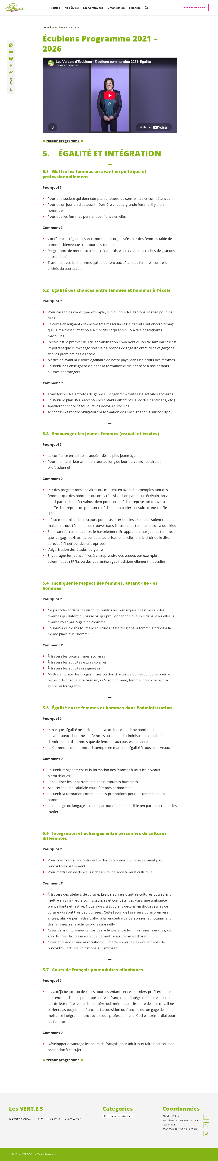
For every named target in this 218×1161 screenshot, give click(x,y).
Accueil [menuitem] (55, 7)
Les (21, 1119)
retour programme (63, 140)
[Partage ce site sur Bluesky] (10, 58)
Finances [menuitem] (135, 7)
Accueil (47, 27)
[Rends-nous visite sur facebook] (206, 1117)
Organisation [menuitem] (116, 7)
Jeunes (73, 1119)
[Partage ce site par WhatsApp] (10, 45)
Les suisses (48, 1119)
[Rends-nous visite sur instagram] (206, 1133)
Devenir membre (193, 7)
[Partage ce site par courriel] (10, 52)
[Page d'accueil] (13, 7)
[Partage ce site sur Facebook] (10, 65)
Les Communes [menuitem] (93, 7)
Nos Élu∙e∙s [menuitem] (72, 7)
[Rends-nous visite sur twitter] (206, 1125)
